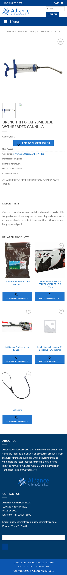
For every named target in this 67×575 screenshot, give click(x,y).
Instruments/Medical (22, 154)
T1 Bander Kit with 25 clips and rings (17, 282)
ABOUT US (23, 566)
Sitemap (50, 562)
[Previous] (7, 69)
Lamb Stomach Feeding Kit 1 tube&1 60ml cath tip (49, 348)
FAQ (32, 566)
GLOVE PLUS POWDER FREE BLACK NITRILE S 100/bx (50, 284)
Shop (10, 31)
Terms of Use (19, 562)
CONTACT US (42, 566)
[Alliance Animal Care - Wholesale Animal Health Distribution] (21, 11)
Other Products (48, 31)
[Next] (59, 69)
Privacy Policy (36, 562)
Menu (14, 21)
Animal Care (25, 31)
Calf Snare (17, 410)
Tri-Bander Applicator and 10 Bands (17, 348)
